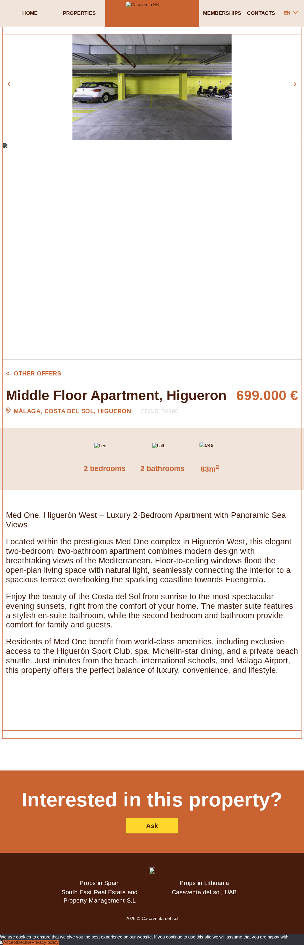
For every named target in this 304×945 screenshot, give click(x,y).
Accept (10, 942)
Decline (24, 942)
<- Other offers (33, 373)
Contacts (261, 13)
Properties (79, 13)
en (287, 12)
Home (30, 13)
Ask (152, 826)
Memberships (222, 13)
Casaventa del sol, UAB (204, 892)
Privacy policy (45, 942)
